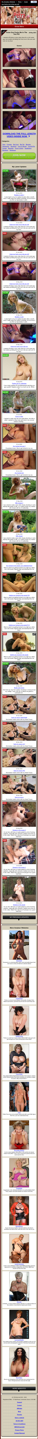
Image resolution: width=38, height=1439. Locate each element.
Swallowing (28, 148)
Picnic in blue (19, 416)
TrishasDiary (19, 998)
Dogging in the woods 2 (19, 867)
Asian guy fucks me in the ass (19, 346)
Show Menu (19, 26)
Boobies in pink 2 (19, 195)
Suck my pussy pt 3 (19, 744)
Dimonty (19, 1302)
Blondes (28, 144)
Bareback (5, 150)
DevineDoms (19, 1226)
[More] (33, 2)
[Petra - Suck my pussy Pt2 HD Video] (19, 758)
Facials (4, 148)
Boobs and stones (19, 688)
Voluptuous (5, 146)
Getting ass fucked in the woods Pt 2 (19, 625)
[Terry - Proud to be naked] (19, 1096)
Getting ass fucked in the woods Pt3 (19, 595)
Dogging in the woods (19, 905)
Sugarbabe (19, 1188)
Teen (3, 144)
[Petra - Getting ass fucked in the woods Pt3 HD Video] (19, 582)
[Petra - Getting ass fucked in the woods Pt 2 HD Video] (19, 612)
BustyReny (19, 1377)
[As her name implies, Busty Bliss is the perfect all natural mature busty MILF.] (19, 1134)
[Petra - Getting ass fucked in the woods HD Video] (19, 642)
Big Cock (16, 144)
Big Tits (22, 144)
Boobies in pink (19, 317)
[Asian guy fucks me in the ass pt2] (19, 57)
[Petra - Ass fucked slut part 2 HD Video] (19, 433)
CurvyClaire (19, 1074)
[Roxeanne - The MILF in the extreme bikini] (19, 945)
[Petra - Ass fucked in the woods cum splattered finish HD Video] (19, 553)
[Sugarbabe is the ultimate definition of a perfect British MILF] (19, 1172)
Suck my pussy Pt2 (19, 770)
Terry (19, 1112)
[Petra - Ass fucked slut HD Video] (19, 460)
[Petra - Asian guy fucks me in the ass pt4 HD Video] (19, 211)
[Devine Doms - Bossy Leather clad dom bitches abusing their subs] (19, 1210)
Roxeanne (19, 960)
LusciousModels (19, 1340)
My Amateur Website (8, 2)
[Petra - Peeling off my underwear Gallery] (19, 367)
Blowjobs (11, 148)
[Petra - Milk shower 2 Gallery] (19, 488)
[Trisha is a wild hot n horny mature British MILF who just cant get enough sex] (19, 1020)
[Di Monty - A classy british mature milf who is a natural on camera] (19, 1286)
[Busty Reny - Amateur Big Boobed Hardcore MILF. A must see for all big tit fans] (19, 1362)
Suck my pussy (19, 797)
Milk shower (19, 536)
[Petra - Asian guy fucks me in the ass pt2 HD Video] (19, 271)
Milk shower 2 (19, 503)
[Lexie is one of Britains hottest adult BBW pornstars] (19, 1248)
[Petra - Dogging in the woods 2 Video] (19, 851)
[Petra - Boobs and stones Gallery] (19, 673)
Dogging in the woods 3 (19, 830)
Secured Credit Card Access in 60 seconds (19, 156)
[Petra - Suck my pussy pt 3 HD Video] (19, 731)
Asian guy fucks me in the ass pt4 (19, 224)
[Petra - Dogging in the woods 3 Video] (19, 814)
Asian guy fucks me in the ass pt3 (19, 254)
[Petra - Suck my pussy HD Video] (19, 784)
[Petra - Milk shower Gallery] (19, 521)
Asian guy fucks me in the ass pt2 (19, 284)
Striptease (13, 150)
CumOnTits (31, 146)
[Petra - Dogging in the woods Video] (19, 889)
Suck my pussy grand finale (19, 717)
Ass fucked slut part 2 (19, 446)
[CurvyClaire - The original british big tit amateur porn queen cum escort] (19, 1058)
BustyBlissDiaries (19, 1150)
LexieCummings (19, 1264)
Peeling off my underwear (19, 383)
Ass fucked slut (19, 473)
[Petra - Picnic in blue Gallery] (19, 402)
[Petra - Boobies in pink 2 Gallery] (19, 180)
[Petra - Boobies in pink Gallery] (19, 302)
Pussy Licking (19, 148)
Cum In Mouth (22, 146)
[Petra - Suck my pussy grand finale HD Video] (19, 704)
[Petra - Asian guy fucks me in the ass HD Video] (19, 333)
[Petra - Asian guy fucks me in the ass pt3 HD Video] (19, 241)
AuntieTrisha (19, 1036)
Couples (9, 144)
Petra (19, 2)
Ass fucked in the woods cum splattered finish (19, 565)
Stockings (13, 146)
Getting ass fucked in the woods (19, 655)
